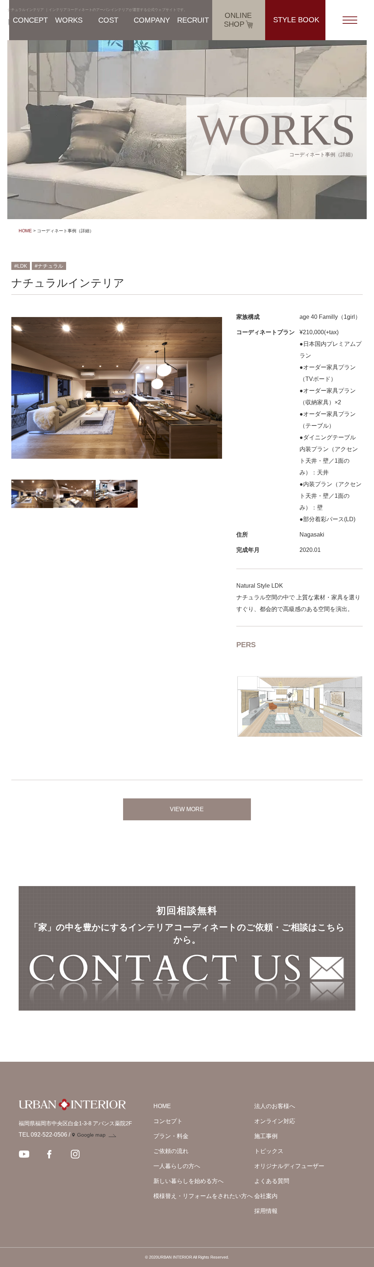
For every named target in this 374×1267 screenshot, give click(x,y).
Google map (91, 1135)
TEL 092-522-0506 (43, 1134)
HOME (25, 230)
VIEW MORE (187, 809)
